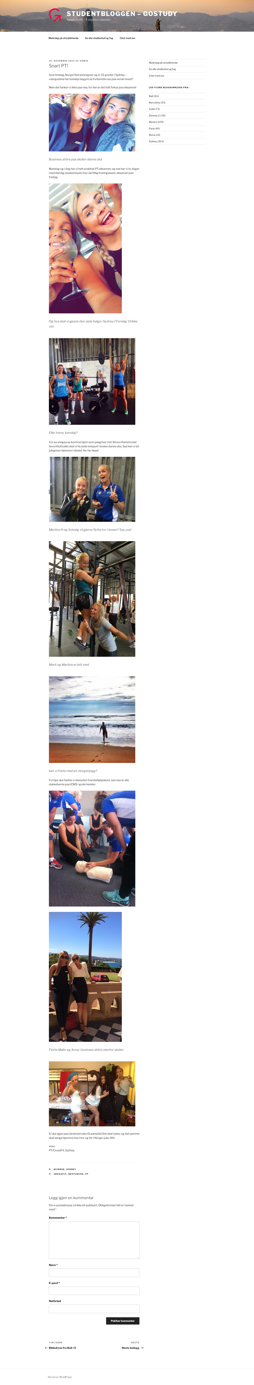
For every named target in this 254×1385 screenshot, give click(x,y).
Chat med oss (127, 38)
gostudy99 (76, 1174)
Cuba (152, 108)
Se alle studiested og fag (99, 38)
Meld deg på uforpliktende (63, 38)
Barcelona (154, 102)
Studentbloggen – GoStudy (122, 13)
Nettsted (55, 1301)
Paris (152, 128)
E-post (54, 1283)
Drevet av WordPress (60, 1376)
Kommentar (58, 1217)
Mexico (153, 121)
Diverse (59, 1169)
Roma (152, 134)
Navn (53, 1265)
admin (84, 61)
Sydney (71, 1169)
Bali (151, 96)
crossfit (60, 1174)
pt (87, 1174)
